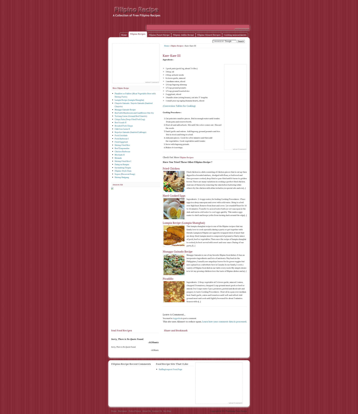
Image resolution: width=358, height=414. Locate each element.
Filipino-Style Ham (123, 170)
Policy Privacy (135, 411)
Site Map (167, 411)
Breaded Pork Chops (124, 125)
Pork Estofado (121, 135)
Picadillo (168, 278)
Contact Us (157, 411)
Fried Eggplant (121, 141)
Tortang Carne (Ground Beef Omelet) (131, 116)
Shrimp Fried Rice (122, 145)
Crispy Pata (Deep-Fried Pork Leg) (130, 119)
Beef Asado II (120, 122)
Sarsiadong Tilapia (123, 167)
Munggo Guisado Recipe (178, 251)
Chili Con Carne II (122, 129)
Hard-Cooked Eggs (174, 195)
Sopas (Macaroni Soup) (125, 174)
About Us (146, 411)
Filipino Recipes (177, 46)
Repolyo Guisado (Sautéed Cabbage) (130, 132)
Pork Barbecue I (122, 138)
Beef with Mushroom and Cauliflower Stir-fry (134, 112)
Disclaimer (122, 411)
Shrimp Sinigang (122, 177)
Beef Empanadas (122, 148)
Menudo (118, 158)
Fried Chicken (171, 168)
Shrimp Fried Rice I (123, 161)
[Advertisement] (197, 27)
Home (166, 46)
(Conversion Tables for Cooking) (179, 105)
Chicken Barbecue (122, 151)
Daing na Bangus (122, 164)
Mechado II (120, 154)
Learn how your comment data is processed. (224, 321)
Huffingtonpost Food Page (170, 369)
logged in (177, 318)
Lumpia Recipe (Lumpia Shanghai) (184, 223)
